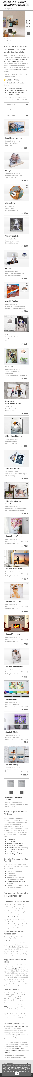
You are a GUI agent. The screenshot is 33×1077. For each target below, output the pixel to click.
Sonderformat (23, 913)
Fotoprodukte (14, 39)
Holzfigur (6, 1007)
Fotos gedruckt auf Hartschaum (15, 850)
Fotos (18, 1048)
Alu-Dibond (15, 61)
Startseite (6, 39)
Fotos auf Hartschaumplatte (19, 90)
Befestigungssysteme (19, 69)
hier (28, 1071)
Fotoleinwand (15, 59)
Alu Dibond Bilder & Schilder (15, 844)
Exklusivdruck (11, 92)
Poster (22, 1048)
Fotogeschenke (14, 1050)
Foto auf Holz (7, 59)
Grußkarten (7, 1052)
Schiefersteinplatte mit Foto (15, 854)
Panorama (13, 913)
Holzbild (19, 999)
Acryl (8, 90)
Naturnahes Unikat (20, 1027)
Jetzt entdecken (16, 34)
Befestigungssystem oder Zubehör (16, 882)
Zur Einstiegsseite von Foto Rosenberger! (14, 1)
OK (17, 1073)
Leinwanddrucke (11, 842)
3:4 (23, 911)
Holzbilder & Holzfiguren (13, 852)
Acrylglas (20, 967)
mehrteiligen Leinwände (10, 917)
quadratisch (7, 913)
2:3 (21, 911)
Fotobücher (7, 1050)
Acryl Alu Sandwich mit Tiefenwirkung (17, 848)
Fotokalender (23, 1050)
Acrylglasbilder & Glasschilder (15, 846)
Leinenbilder (10, 88)
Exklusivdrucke (11, 840)
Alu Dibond (16, 969)
